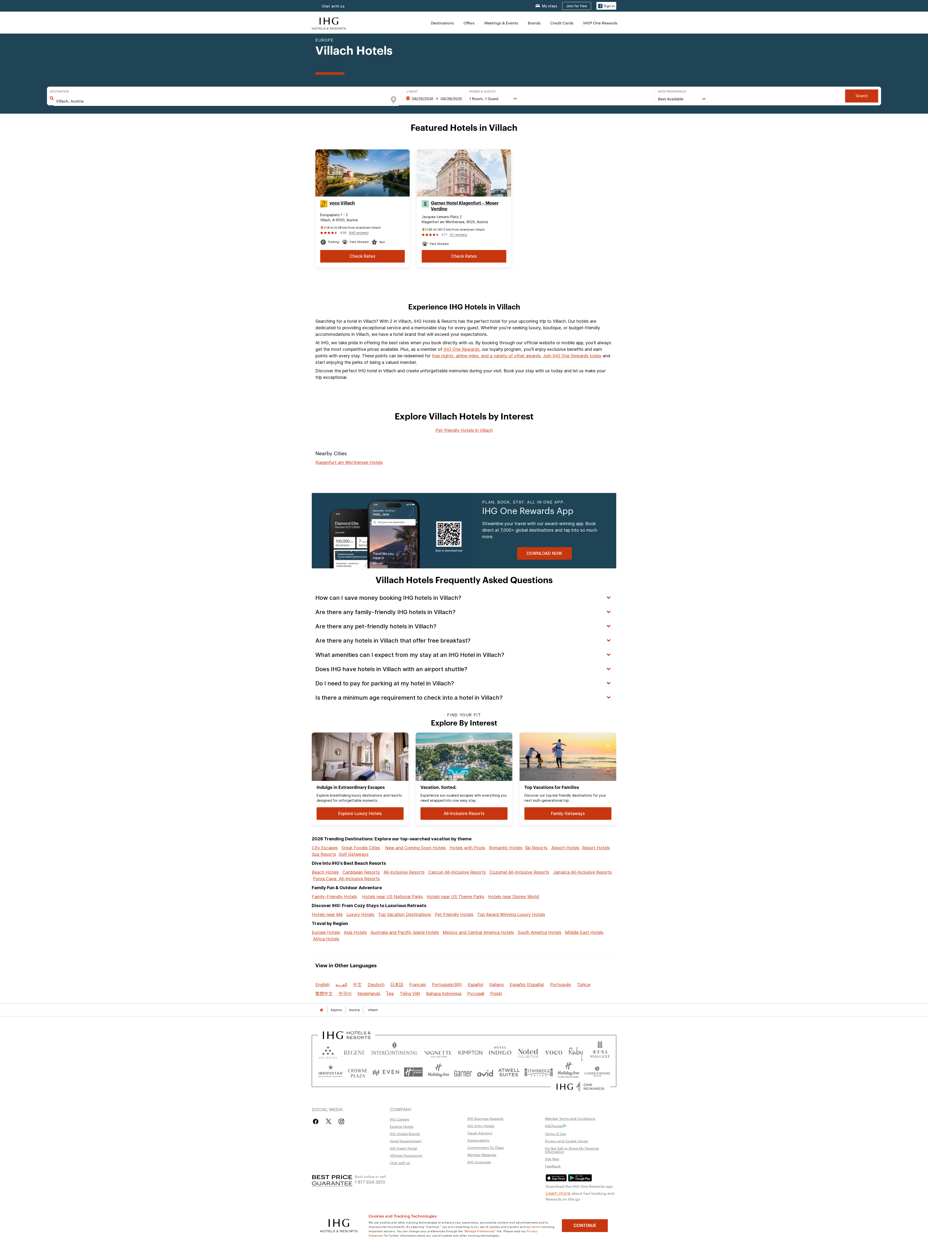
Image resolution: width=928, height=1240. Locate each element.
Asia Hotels (355, 932)
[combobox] (222, 101)
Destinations (442, 22)
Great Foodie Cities (360, 847)
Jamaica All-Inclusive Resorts (582, 872)
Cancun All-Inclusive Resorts (457, 872)
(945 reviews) (359, 233)
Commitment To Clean (485, 1147)
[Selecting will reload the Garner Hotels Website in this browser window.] (463, 1072)
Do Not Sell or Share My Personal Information (572, 1150)
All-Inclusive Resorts (404, 872)
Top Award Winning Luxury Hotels (511, 914)
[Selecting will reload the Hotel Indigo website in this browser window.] (500, 1051)
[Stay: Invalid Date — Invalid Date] (434, 98)
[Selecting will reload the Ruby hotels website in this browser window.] (576, 1051)
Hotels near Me (327, 914)
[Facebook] (316, 1121)
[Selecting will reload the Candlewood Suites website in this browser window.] (597, 1072)
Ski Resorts (536, 847)
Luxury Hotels (360, 914)
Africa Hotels (326, 938)
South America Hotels (539, 932)
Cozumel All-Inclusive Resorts (519, 872)
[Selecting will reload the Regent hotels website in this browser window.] (354, 1051)
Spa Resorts (324, 854)
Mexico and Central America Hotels (478, 932)
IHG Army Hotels (480, 1125)
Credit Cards (561, 22)
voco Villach (342, 203)
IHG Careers (399, 1119)
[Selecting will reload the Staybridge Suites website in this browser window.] (539, 1072)
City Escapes (325, 847)
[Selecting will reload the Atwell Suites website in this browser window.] (509, 1072)
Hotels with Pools (467, 847)
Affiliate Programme (406, 1155)
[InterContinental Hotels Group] (329, 22)
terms (536, 1226)
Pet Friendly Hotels (454, 914)
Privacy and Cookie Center (566, 1140)
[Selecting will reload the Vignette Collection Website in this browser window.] (438, 1051)
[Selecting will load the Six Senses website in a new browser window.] (328, 1051)
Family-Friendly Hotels (334, 896)
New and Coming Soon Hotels (415, 847)
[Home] (321, 1010)
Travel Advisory (480, 1132)
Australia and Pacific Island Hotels (404, 932)
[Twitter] (328, 1121)
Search (862, 96)
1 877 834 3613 (370, 1181)
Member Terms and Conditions (570, 1118)
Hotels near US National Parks (392, 896)
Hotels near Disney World (513, 896)
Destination (59, 91)
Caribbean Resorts (361, 872)
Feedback (553, 1166)
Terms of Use (555, 1133)
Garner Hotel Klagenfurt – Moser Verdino (465, 206)
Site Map (552, 1158)
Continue (584, 1225)
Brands (534, 22)
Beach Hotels (325, 872)
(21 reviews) (458, 234)
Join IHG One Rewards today (572, 355)
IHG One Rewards (461, 349)
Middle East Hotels (584, 932)
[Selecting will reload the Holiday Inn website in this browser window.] (438, 1072)
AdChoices (554, 1125)
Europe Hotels (326, 932)
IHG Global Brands (405, 1133)
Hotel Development (405, 1140)
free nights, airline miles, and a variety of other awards (486, 355)
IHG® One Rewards (600, 22)
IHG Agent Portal (403, 1148)
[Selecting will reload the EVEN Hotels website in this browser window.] (386, 1072)
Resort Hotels (596, 847)
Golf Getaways (354, 854)
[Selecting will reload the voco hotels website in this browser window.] (553, 1051)
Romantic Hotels (505, 847)
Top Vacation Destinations (404, 914)
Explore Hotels (401, 1126)
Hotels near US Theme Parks (455, 896)
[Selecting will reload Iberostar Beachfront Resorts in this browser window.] (330, 1072)
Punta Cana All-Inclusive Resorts (346, 878)
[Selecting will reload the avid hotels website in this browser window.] (485, 1072)
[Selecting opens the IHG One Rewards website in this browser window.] (580, 1087)
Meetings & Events (501, 22)
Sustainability (478, 1140)
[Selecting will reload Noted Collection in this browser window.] (528, 1051)
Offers (469, 22)
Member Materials (481, 1154)
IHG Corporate (479, 1161)
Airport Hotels (565, 847)
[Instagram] (341, 1121)
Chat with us (333, 6)
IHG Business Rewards (485, 1118)
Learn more (558, 1192)
